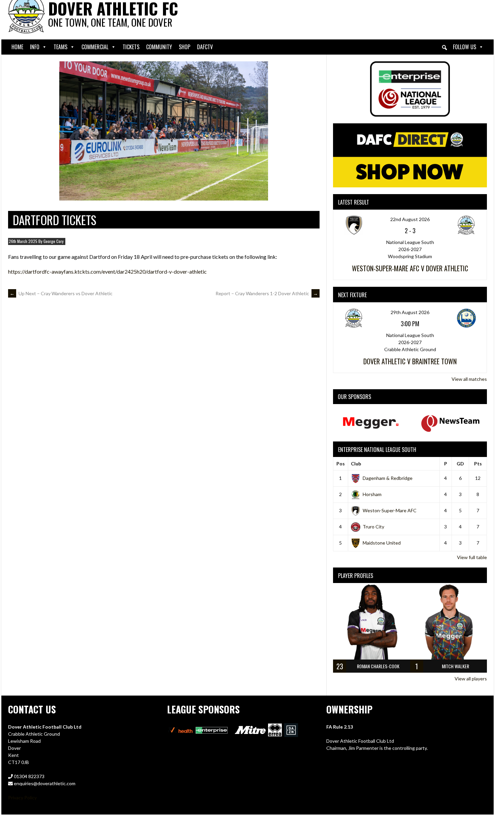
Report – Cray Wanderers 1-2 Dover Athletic (267, 293)
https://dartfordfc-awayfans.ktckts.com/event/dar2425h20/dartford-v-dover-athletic (107, 271)
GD (460, 463)
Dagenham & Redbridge (387, 478)
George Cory (53, 241)
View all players (471, 678)
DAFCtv (205, 47)
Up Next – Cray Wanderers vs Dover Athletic (61, 293)
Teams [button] (60, 47)
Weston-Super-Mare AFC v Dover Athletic (410, 268)
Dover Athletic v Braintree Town (410, 361)
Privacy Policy (22, 797)
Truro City (373, 526)
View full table (472, 557)
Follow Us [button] (464, 47)
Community (159, 47)
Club (356, 463)
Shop (184, 47)
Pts (478, 463)
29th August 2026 (410, 312)
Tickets (131, 47)
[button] (444, 47)
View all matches (469, 379)
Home (17, 47)
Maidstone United (382, 543)
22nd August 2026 (410, 219)
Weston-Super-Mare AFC (390, 510)
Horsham (372, 494)
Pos (340, 463)
